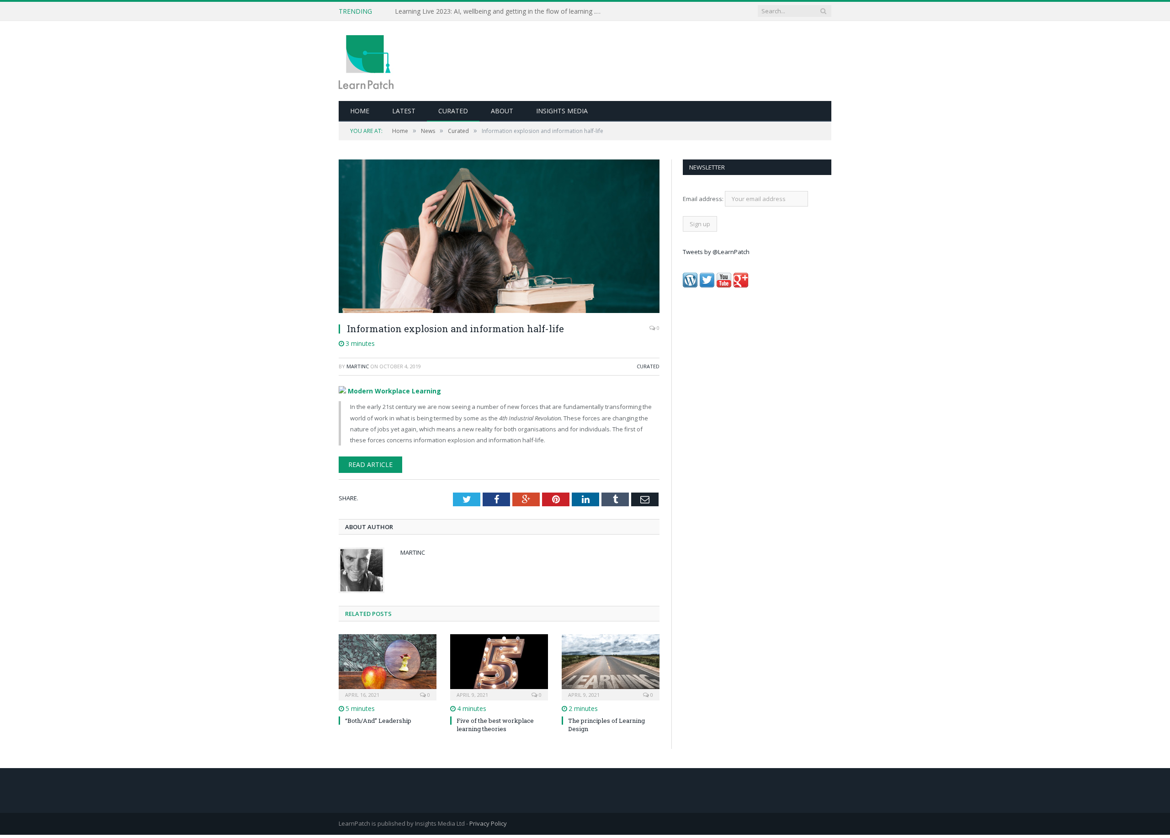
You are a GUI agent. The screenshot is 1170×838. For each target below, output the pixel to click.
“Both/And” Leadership (378, 719)
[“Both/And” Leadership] (387, 664)
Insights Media (562, 110)
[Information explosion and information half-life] (499, 237)
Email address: (704, 199)
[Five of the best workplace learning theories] (499, 664)
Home (359, 110)
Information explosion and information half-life (455, 328)
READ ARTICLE (367, 463)
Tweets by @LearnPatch (716, 252)
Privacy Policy (488, 822)
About (502, 110)
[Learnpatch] (366, 61)
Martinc (357, 366)
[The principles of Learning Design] (610, 664)
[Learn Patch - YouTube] (724, 285)
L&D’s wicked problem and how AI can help (459, 11)
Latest (403, 110)
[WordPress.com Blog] (690, 285)
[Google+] (741, 285)
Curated (453, 110)
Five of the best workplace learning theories (495, 723)
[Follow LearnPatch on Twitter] (707, 285)
